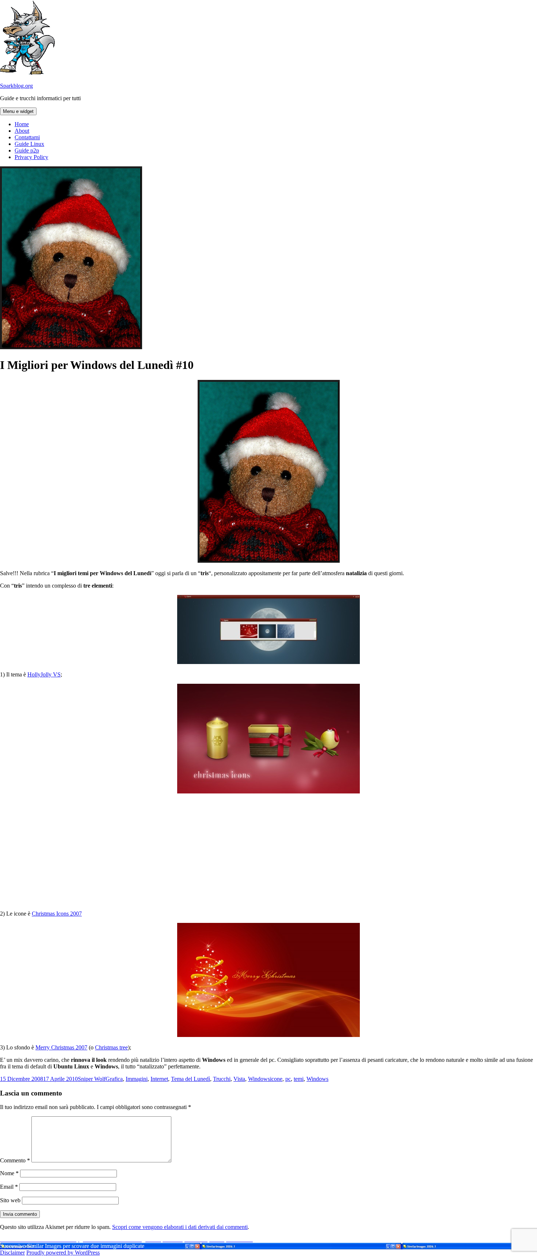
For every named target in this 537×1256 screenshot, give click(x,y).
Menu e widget (18, 111)
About (22, 131)
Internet (159, 1079)
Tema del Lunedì (190, 1079)
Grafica (114, 1079)
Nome (9, 1173)
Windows (259, 1079)
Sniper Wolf (92, 1079)
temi (299, 1079)
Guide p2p (27, 150)
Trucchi (222, 1079)
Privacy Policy (31, 157)
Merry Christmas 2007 (61, 1047)
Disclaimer (12, 1252)
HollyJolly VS (44, 674)
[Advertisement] (268, 852)
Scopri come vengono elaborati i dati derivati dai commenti (180, 1227)
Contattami (27, 137)
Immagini (137, 1079)
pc (288, 1079)
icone (276, 1079)
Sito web (10, 1200)
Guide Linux (29, 144)
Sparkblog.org (16, 86)
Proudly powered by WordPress (63, 1252)
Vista (239, 1079)
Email (9, 1187)
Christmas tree (111, 1047)
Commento (15, 1160)
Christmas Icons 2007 (57, 913)
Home (22, 124)
